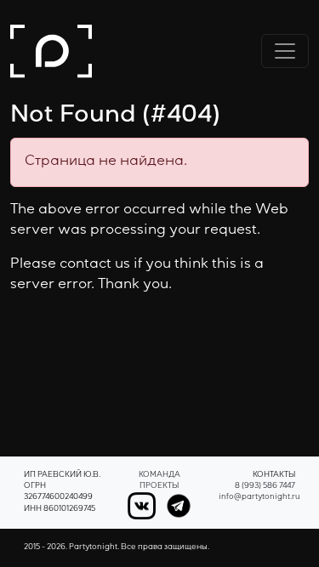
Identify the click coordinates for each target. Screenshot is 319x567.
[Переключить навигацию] (285, 51)
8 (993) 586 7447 (265, 486)
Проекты (159, 486)
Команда (159, 475)
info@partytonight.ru (259, 498)
